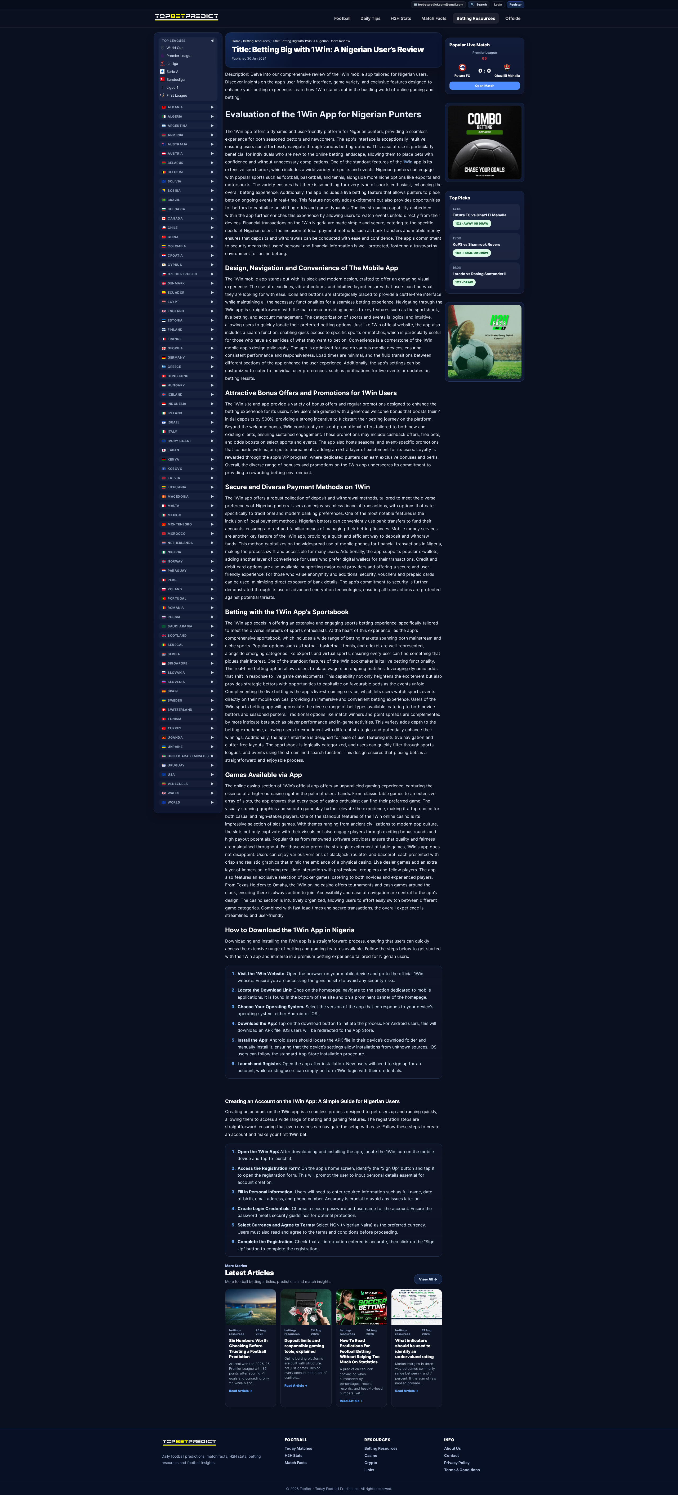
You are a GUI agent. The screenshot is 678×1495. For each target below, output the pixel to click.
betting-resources (256, 41)
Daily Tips (370, 18)
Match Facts (434, 18)
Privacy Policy (457, 1462)
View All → (428, 1279)
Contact (451, 1455)
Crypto (370, 1462)
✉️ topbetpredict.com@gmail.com (438, 4)
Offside (513, 18)
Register (516, 4)
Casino (370, 1455)
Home (236, 41)
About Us (452, 1448)
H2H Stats (401, 18)
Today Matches (298, 1448)
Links (369, 1469)
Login (498, 4)
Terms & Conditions (462, 1469)
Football (342, 18)
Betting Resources (476, 18)
